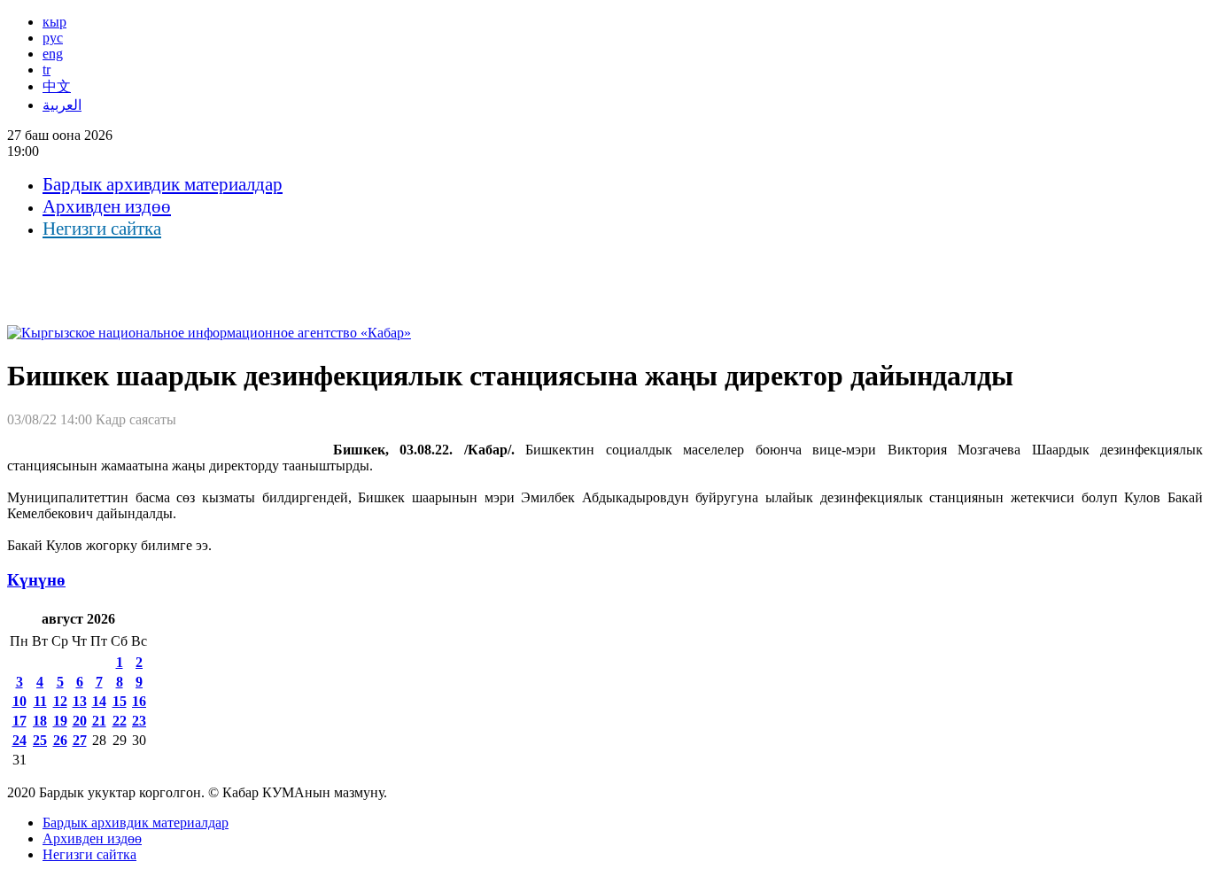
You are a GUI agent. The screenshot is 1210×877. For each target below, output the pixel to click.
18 (40, 720)
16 (139, 701)
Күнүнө (36, 579)
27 (80, 740)
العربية (62, 105)
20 (80, 720)
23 (139, 720)
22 (119, 720)
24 (19, 740)
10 (19, 701)
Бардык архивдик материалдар (163, 184)
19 (60, 720)
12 (60, 701)
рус (53, 37)
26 (60, 740)
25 (40, 740)
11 (40, 701)
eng (53, 53)
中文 (57, 86)
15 (119, 701)
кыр (54, 21)
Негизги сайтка (102, 228)
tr (46, 69)
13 (80, 701)
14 (99, 701)
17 (19, 720)
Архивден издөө (107, 206)
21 (99, 720)
